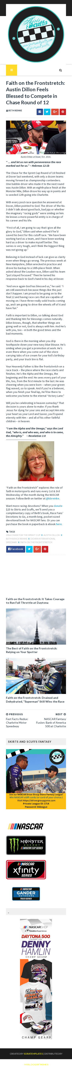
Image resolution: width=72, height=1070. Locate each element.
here (59, 524)
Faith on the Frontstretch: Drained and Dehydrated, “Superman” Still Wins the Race (35, 699)
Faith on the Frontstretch (36, 542)
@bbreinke (52, 498)
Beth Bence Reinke (17, 538)
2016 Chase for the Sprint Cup (23, 535)
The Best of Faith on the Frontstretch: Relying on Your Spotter (31, 650)
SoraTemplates (33, 1053)
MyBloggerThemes (36, 1064)
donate (58, 506)
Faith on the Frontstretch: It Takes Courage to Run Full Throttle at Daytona (35, 600)
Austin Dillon (52, 535)
